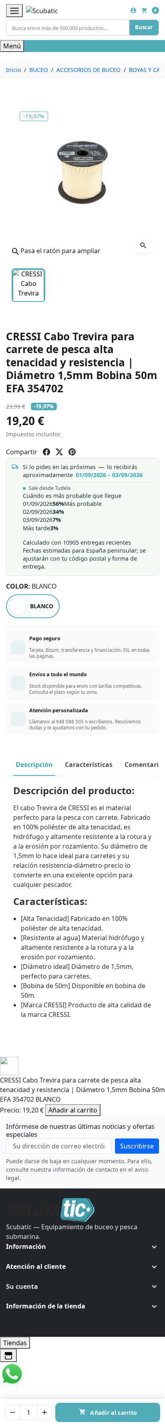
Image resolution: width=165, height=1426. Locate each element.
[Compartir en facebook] (46, 452)
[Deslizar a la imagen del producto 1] (28, 285)
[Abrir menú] (14, 10)
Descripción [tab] (34, 764)
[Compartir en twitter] (59, 452)
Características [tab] (89, 764)
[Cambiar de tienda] (8, 1355)
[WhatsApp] (12, 1373)
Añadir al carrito (72, 1110)
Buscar (144, 27)
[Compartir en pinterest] (72, 452)
